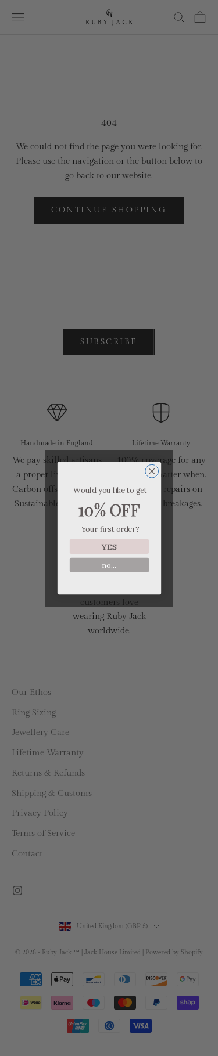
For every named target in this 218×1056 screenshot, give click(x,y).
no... (109, 565)
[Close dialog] (151, 471)
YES (109, 546)
